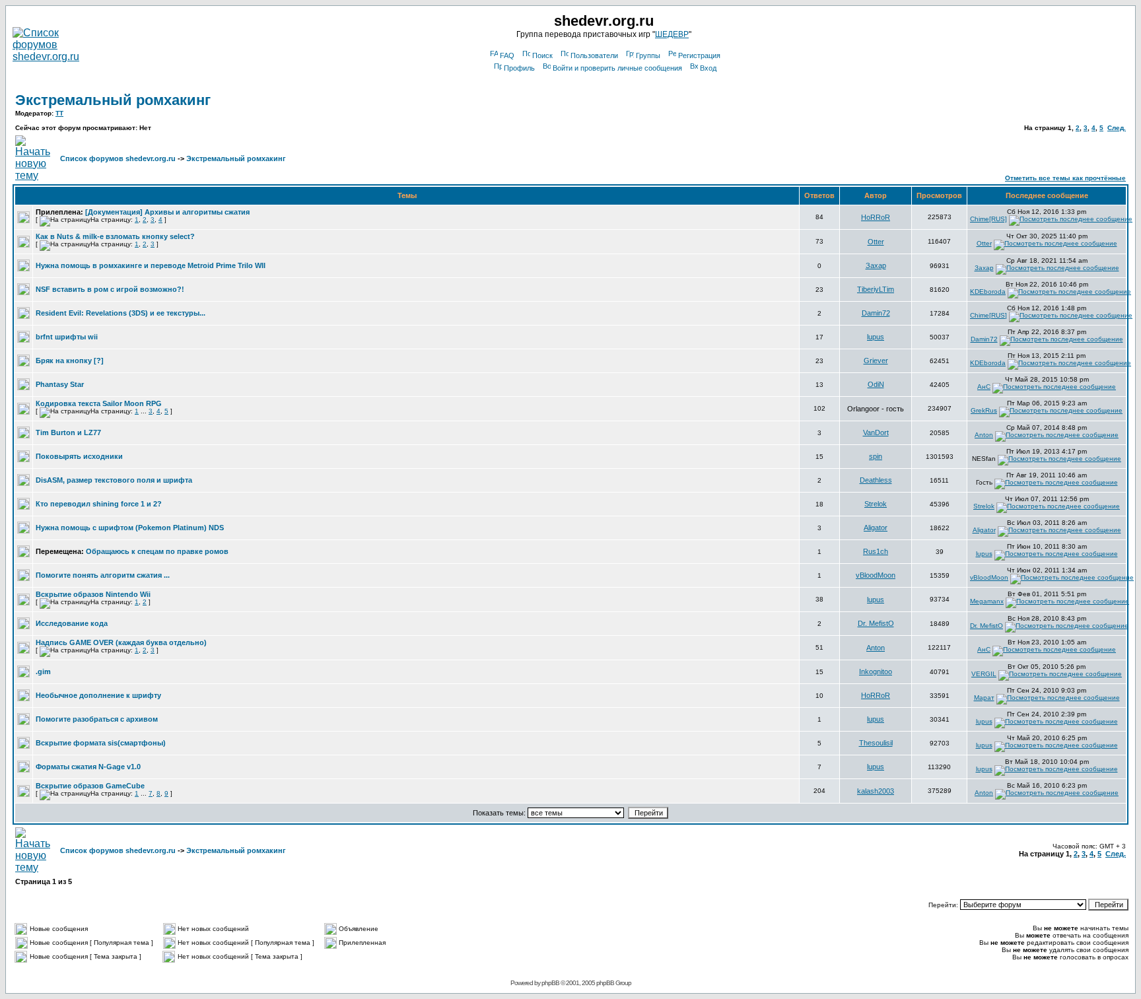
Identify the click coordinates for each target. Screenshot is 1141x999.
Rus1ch (875, 551)
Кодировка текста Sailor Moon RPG (99, 403)
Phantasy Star (60, 384)
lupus (875, 337)
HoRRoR (875, 217)
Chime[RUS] (988, 219)
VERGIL (983, 673)
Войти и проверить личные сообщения (617, 68)
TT (59, 113)
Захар (876, 265)
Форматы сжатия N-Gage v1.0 (88, 767)
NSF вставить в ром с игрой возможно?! (110, 289)
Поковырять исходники (79, 456)
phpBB (550, 982)
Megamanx (987, 601)
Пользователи (594, 55)
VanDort (876, 432)
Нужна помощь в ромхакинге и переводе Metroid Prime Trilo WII (150, 265)
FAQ (507, 55)
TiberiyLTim (875, 289)
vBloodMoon (875, 575)
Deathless (876, 480)
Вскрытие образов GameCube (90, 786)
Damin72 (876, 313)
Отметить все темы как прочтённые (1065, 178)
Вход (708, 68)
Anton (984, 434)
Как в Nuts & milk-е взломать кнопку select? (115, 236)
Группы (648, 55)
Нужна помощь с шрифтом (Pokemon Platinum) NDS (130, 528)
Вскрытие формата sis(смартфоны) (101, 743)
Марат (984, 697)
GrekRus (984, 410)
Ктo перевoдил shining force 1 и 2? (99, 504)
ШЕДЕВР (672, 34)
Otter (876, 242)
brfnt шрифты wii (67, 337)
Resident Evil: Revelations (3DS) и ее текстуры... (120, 313)
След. (1116, 127)
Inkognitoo (875, 671)
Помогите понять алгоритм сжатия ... (103, 575)
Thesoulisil (876, 743)
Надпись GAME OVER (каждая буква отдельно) (121, 642)
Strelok (875, 504)
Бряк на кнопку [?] (70, 360)
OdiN (876, 384)
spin (875, 456)
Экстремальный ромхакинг (113, 100)
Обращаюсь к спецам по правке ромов (157, 551)
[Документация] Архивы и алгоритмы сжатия (167, 212)
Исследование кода (72, 623)
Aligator (875, 528)
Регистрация (699, 55)
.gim (43, 671)
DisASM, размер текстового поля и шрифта (114, 480)
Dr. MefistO (876, 623)
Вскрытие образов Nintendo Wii (93, 594)
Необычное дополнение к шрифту (98, 695)
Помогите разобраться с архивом (97, 719)
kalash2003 (875, 791)
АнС (983, 386)
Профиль (519, 68)
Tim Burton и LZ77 (68, 432)
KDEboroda (988, 291)
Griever (876, 360)
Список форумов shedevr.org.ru (118, 158)
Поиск (542, 55)
